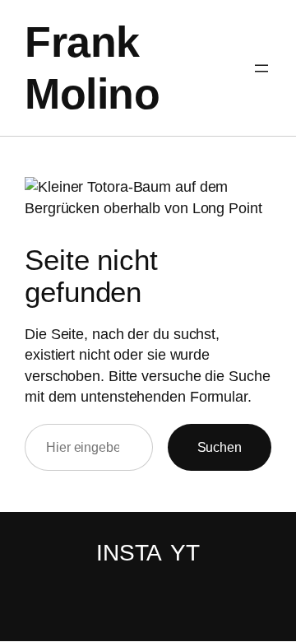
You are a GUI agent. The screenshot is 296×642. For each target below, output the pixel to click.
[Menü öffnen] (261, 68)
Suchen (219, 447)
